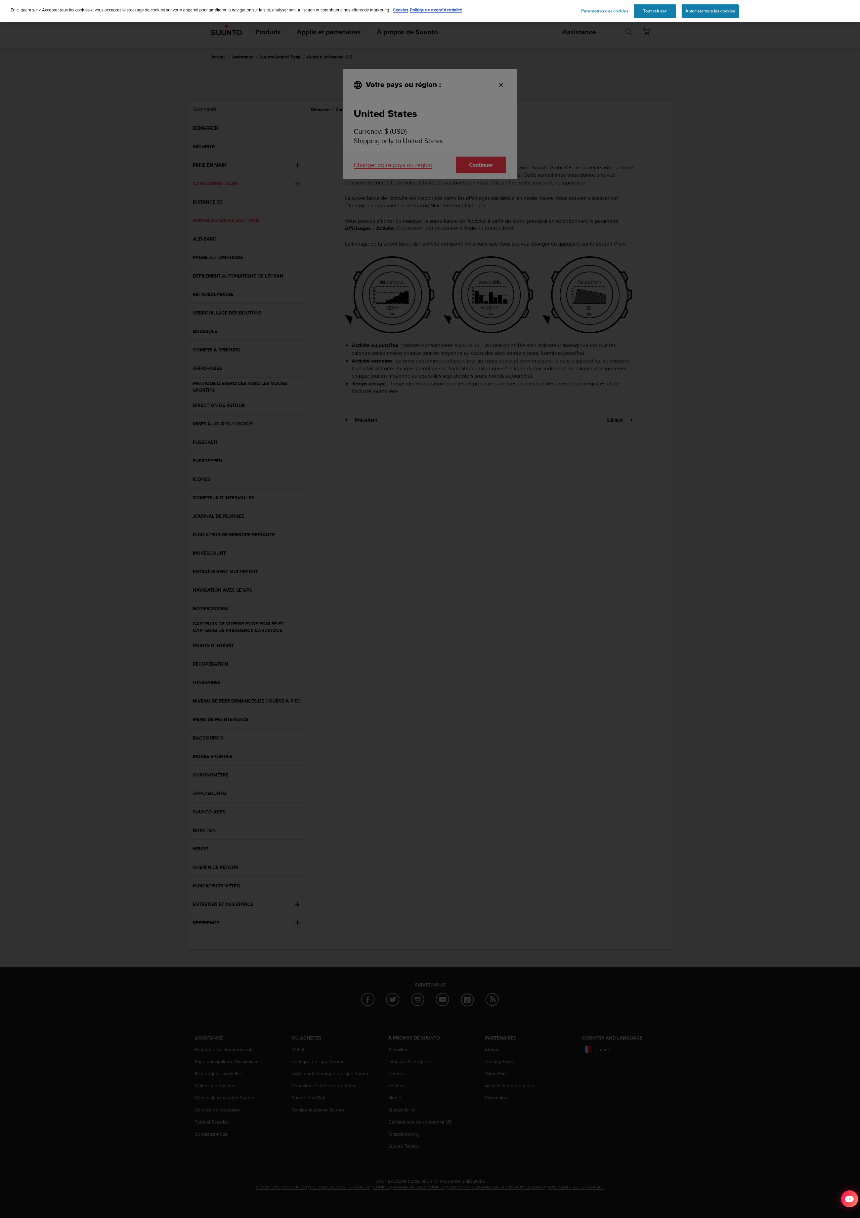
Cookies (400, 10)
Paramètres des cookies (604, 11)
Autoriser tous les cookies (710, 11)
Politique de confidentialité (436, 10)
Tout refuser (655, 11)
